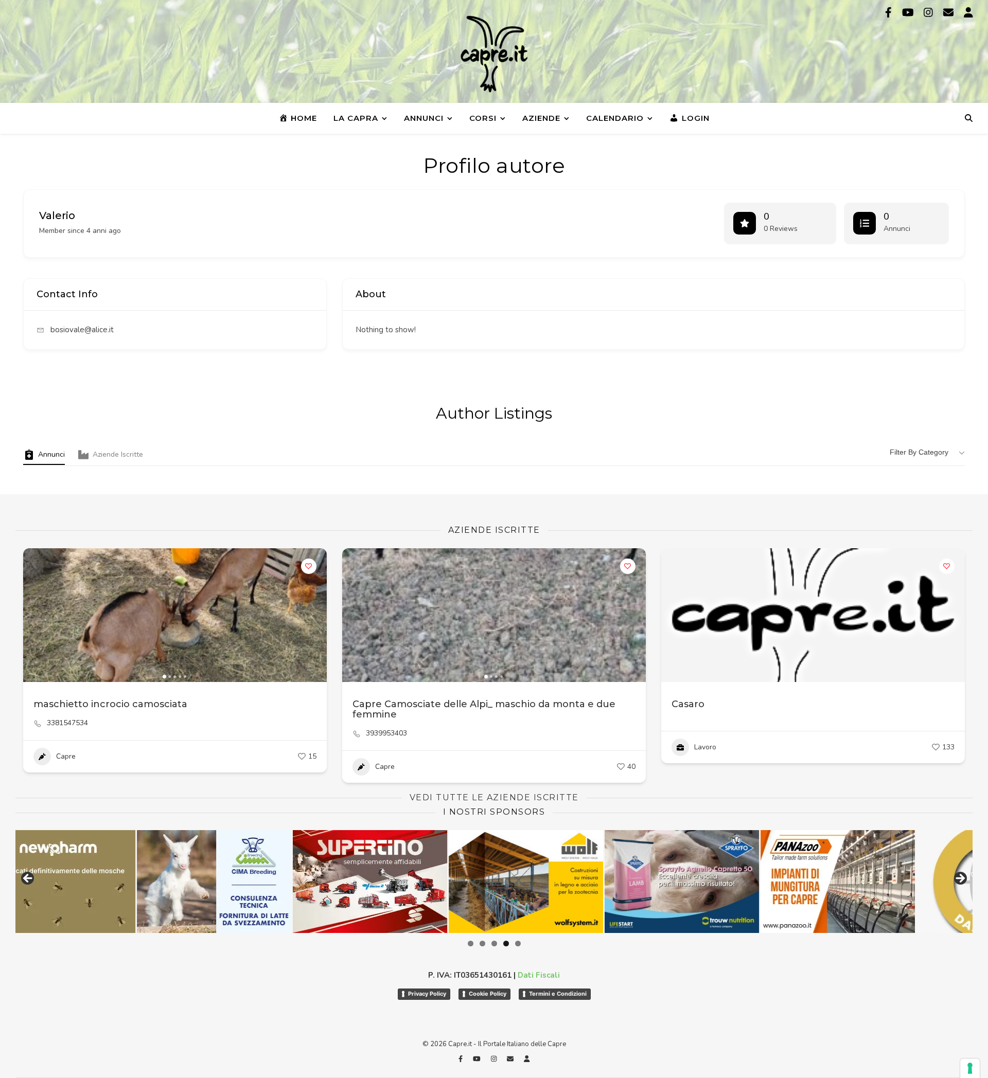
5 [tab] (518, 943)
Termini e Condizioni (558, 993)
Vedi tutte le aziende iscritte (494, 797)
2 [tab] (482, 943)
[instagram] (930, 13)
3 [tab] (494, 943)
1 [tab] (470, 943)
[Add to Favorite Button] (308, 566)
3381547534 (67, 723)
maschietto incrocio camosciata (110, 704)
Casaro (688, 704)
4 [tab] (506, 943)
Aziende (541, 118)
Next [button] (959, 879)
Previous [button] (28, 879)
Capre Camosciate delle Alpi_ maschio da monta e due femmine (483, 709)
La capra (355, 118)
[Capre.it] (494, 54)
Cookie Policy (487, 993)
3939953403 (386, 733)
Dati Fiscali (539, 975)
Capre (66, 756)
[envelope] (949, 13)
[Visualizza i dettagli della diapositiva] (383, 881)
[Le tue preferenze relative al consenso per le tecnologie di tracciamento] (970, 1068)
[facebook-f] (889, 13)
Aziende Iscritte (118, 454)
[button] (36, 615)
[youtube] (909, 13)
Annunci (424, 118)
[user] (968, 13)
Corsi (483, 118)
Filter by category (919, 452)
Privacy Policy (427, 993)
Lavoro (705, 747)
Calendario (615, 118)
